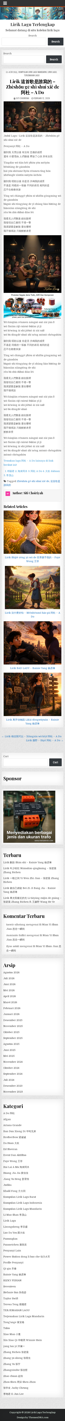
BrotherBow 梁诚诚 (14, 1137)
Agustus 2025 (11, 1044)
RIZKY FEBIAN (12, 1280)
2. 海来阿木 (21, 471)
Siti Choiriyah (22, 98)
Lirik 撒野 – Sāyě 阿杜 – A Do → (44, 740)
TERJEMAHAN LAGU (32, 75)
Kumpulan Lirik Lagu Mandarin (33, 71)
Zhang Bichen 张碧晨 (16, 1352)
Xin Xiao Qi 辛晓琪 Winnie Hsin (22, 1340)
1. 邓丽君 (9, 471)
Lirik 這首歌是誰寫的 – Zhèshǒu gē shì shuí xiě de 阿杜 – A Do (32, 86)
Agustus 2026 (11, 972)
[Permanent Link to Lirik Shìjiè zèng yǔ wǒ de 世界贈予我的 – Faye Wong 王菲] (32, 532)
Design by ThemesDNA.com (32, 1417)
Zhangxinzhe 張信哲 (15, 1370)
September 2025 (13, 1038)
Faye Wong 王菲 (13, 1161)
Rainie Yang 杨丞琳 (14, 1274)
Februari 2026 (11, 1008)
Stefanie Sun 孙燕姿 (14, 1292)
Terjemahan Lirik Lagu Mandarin (23, 1316)
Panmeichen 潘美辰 (15, 1244)
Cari (5, 756)
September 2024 (12, 1073)
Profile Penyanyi (13, 1262)
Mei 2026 (9, 990)
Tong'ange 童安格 (13, 1322)
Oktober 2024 (11, 1068)
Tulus (6, 1328)
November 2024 (13, 1061)
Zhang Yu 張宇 (11, 1364)
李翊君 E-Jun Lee (13, 1394)
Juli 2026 (9, 978)
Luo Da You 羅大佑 (14, 1232)
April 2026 (9, 996)
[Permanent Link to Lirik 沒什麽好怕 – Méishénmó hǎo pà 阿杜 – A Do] (32, 587)
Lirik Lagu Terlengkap (32, 24)
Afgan (7, 1119)
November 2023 (13, 1091)
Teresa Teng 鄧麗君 (15, 1304)
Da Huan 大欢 (11, 1143)
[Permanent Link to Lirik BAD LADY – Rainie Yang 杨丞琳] (32, 642)
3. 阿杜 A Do (35, 471)
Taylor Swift (10, 1298)
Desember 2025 (12, 1020)
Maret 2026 (10, 1002)
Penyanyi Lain (12, 1250)
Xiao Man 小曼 (12, 1334)
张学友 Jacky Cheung (15, 1387)
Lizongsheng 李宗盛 (15, 1226)
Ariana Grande (12, 1125)
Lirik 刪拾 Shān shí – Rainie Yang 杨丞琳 (27, 862)
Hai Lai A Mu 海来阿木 (16, 1167)
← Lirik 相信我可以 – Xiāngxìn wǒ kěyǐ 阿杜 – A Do (32, 736)
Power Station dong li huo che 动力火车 (26, 1256)
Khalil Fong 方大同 (14, 1191)
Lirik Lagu (52, 71)
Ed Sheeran (10, 1149)
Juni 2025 (9, 1050)
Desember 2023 (12, 1085)
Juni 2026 (9, 984)
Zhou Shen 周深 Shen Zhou (19, 1382)
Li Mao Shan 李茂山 (15, 1214)
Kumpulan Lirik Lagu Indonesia (22, 1202)
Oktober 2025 (11, 1032)
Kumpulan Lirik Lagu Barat (19, 1197)
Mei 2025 (9, 1056)
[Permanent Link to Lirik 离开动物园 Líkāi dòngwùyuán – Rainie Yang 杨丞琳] (32, 694)
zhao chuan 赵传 (13, 1376)
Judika (7, 1185)
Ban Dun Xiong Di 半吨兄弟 (19, 1131)
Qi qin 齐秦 (9, 1268)
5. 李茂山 (9, 475)
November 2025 (13, 1026)
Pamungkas (10, 1238)
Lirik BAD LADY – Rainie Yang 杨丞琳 (32, 668)
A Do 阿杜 (13, 71)
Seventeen (9, 1286)
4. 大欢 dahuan (51, 471)
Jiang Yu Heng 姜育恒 (16, 1179)
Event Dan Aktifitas (14, 1155)
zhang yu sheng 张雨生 (17, 1358)
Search (32, 35)
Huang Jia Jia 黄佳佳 (15, 1173)
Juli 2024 (8, 1080)
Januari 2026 (11, 1014)
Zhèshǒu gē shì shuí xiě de (33, 481)
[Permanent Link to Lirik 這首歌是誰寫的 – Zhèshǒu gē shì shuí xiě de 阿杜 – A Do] (32, 116)
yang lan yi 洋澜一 (14, 1346)
